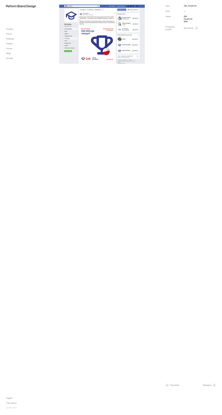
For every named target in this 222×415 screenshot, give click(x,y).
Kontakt (9, 58)
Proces (9, 48)
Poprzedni (174, 385)
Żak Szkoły (188, 28)
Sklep (8, 53)
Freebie (9, 43)
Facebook (188, 19)
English (9, 398)
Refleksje (10, 39)
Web (186, 21)
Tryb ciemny (11, 403)
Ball (185, 16)
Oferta (9, 34)
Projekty (9, 29)
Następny (207, 385)
